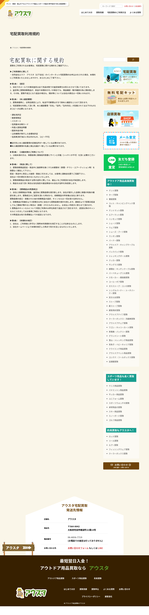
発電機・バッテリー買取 (119, 331)
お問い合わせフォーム (78, 547)
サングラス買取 (115, 264)
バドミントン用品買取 (118, 390)
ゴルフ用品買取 (115, 420)
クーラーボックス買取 (118, 453)
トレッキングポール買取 (119, 256)
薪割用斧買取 (114, 310)
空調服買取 (113, 361)
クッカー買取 (114, 260)
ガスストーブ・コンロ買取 (120, 286)
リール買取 (113, 440)
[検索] (133, 59)
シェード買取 (114, 223)
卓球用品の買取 (115, 407)
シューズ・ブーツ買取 (118, 231)
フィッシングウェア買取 (119, 449)
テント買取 (113, 190)
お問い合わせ (128, 6)
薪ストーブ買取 (115, 305)
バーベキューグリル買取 (119, 273)
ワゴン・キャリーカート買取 (121, 327)
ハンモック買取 (115, 219)
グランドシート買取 (117, 335)
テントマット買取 (116, 210)
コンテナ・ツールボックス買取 (122, 357)
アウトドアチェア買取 (118, 323)
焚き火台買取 (114, 297)
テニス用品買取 (115, 385)
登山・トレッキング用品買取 (121, 340)
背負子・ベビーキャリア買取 (121, 344)
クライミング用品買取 (118, 348)
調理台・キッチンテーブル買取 (122, 268)
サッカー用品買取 (116, 394)
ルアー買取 (113, 445)
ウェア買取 (113, 227)
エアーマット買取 (116, 214)
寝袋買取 (112, 199)
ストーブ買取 (114, 301)
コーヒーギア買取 (116, 281)
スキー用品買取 (115, 411)
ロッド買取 (113, 436)
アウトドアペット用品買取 (120, 353)
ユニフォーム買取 (116, 398)
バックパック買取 (116, 251)
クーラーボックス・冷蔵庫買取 (122, 318)
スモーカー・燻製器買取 (119, 277)
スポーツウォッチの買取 (119, 403)
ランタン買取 (114, 236)
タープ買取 (113, 194)
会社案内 (138, 6)
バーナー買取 (114, 240)
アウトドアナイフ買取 (118, 314)
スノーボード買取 (116, 415)
